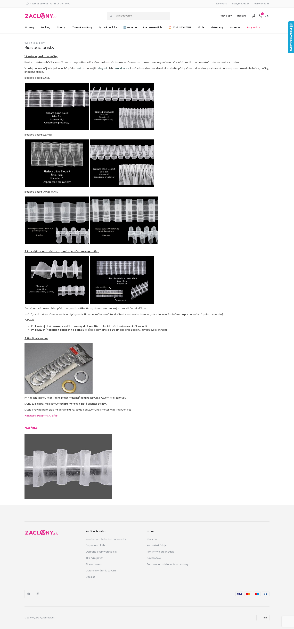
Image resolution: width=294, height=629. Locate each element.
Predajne (241, 15)
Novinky (29, 27)
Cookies (90, 577)
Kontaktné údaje (157, 545)
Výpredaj (235, 27)
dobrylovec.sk (261, 3)
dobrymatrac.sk (240, 3)
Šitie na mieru (94, 564)
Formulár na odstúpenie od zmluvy (167, 564)
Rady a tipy (226, 15)
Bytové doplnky (108, 27)
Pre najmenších (152, 27)
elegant (102, 68)
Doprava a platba (96, 545)
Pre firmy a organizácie (160, 551)
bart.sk (50, 617)
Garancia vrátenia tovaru (101, 570)
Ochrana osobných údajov (101, 551)
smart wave (122, 68)
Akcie (201, 27)
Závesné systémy (81, 27)
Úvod (27, 42)
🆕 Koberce (130, 27)
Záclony (45, 27)
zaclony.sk (32, 617)
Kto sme (152, 539)
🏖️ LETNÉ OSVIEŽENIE (179, 27)
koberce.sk (221, 3)
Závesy (61, 27)
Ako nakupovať (94, 558)
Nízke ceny (217, 27)
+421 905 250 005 (39, 3)
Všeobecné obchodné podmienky (106, 539)
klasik (79, 68)
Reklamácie (154, 558)
